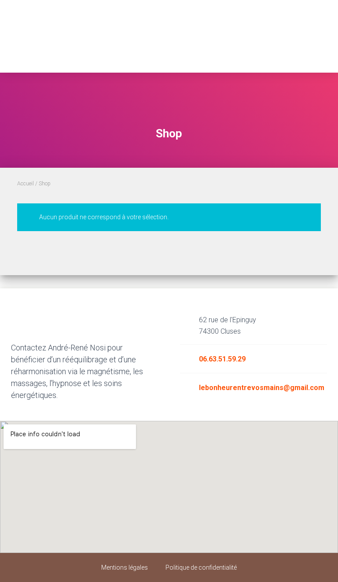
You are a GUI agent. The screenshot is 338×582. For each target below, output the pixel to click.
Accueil (25, 183)
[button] (169, 53)
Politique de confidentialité (201, 567)
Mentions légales (124, 567)
